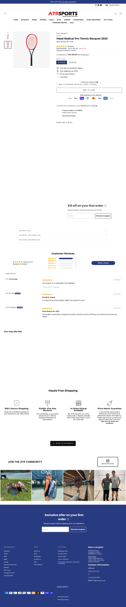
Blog (35, 553)
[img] (47, 280)
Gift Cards (108, 20)
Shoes (34, 20)
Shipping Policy (63, 551)
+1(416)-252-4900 (94, 577)
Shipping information (30, 235)
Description (25, 230)
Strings (67, 20)
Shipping (59, 50)
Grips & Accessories (10, 564)
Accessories (78, 20)
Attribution (37, 556)
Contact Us (37, 559)
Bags (59, 20)
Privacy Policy (62, 553)
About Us (37, 551)
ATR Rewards (38, 564)
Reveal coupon (103, 216)
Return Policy (62, 556)
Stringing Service (59, 23)
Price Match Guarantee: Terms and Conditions (68, 562)
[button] (62, 46)
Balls (51, 20)
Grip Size (61, 59)
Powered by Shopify (63, 599)
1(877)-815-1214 (93, 571)
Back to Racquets (64, 443)
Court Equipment (93, 20)
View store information (69, 115)
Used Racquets (8, 575)
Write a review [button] (103, 263)
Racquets (25, 20)
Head (59, 36)
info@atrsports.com (99, 580)
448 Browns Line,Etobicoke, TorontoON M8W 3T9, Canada (95, 552)
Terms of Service (63, 559)
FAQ (35, 562)
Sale (72, 23)
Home (16, 20)
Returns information (29, 240)
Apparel (43, 20)
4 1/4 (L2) (61, 62)
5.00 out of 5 (28, 262)
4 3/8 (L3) (72, 62)
